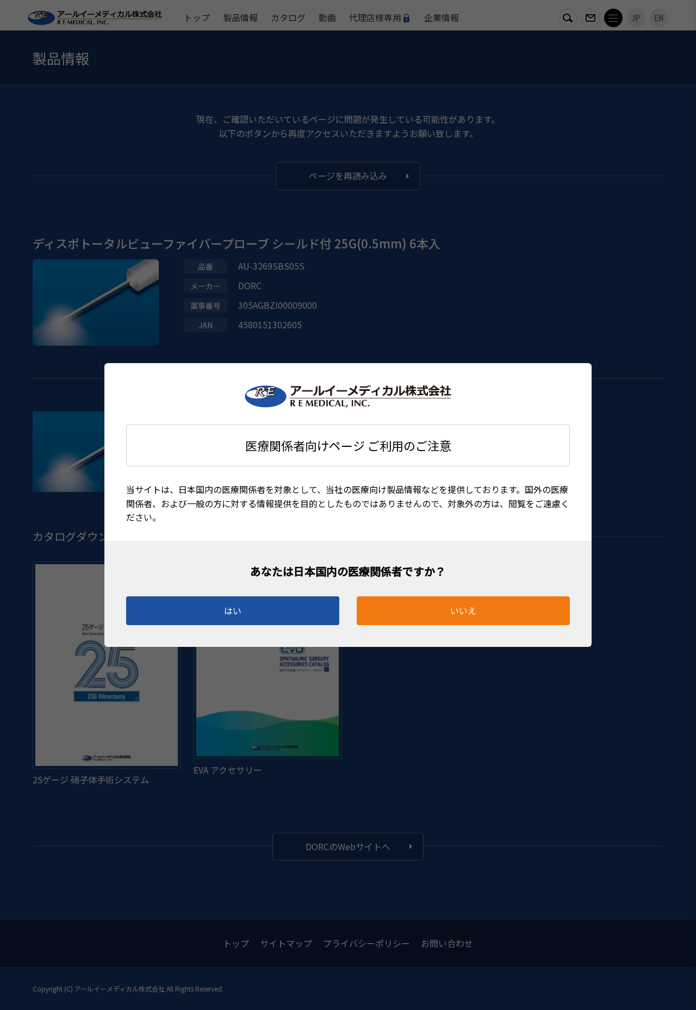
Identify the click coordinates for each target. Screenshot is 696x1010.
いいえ (463, 610)
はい (232, 610)
